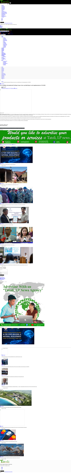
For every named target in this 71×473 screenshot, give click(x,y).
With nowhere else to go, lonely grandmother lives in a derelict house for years (9, 184)
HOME (3, 5)
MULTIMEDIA (4, 16)
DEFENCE (3, 50)
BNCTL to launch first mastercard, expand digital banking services (8, 441)
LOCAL (2, 67)
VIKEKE (4, 45)
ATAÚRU (4, 46)
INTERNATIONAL (4, 13)
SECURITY (3, 8)
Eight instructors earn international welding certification (6, 224)
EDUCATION (4, 14)
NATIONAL (3, 6)
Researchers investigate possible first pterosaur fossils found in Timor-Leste (10, 457)
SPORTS (3, 59)
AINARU (4, 38)
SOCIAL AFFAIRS (4, 12)
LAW (2, 10)
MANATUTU (5, 44)
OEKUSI (4, 47)
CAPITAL (3, 11)
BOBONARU (5, 40)
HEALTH (3, 15)
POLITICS (3, 7)
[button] (1, 26)
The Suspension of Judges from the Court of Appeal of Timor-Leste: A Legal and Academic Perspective (13, 427)
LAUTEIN (4, 43)
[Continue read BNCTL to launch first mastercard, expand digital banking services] (8, 439)
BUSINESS (3, 55)
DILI (4, 41)
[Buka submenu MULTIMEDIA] (6, 16)
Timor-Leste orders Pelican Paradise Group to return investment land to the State (10, 407)
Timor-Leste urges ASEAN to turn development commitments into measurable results (13, 376)
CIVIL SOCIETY (3, 73)
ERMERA (4, 42)
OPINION (4, 56)
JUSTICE (3, 9)
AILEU (4, 37)
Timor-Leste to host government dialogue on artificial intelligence (7, 164)
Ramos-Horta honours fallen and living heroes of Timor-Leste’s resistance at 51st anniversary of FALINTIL (12, 204)
